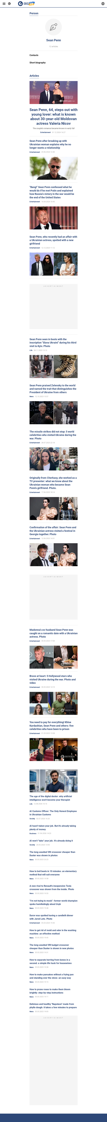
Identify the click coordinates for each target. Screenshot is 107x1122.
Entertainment (45, 132)
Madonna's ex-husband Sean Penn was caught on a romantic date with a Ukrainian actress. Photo (54, 633)
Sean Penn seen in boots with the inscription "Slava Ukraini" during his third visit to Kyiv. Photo (53, 343)
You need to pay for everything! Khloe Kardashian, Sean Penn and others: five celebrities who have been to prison (52, 726)
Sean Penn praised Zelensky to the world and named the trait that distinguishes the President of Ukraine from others (53, 389)
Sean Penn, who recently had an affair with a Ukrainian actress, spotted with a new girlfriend (53, 240)
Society (32, 819)
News (32, 397)
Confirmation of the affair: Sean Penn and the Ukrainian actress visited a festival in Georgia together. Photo (53, 531)
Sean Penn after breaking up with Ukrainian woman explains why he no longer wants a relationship (50, 144)
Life (31, 350)
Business (33, 834)
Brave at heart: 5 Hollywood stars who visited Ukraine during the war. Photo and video (53, 679)
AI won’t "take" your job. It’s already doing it (51, 840)
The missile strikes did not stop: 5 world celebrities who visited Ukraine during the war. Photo (53, 435)
